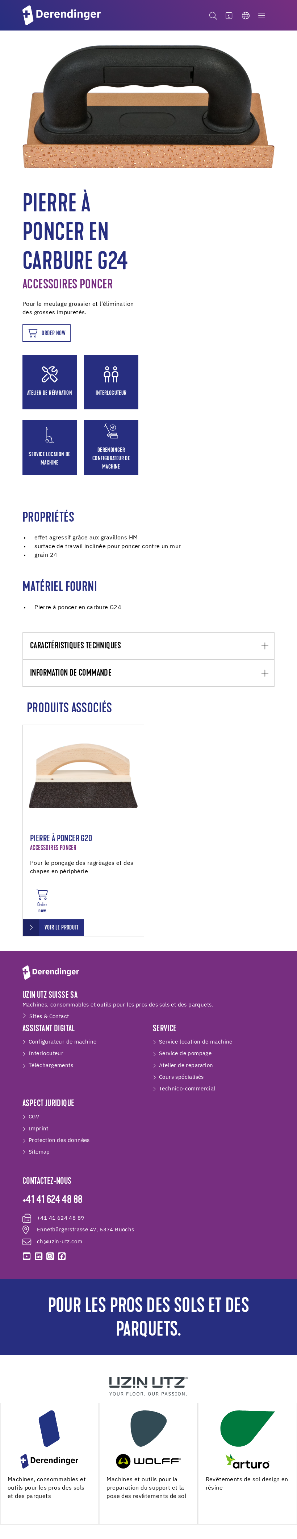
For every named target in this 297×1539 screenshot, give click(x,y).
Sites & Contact (49, 1016)
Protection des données (59, 1140)
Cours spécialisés (181, 1077)
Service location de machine (196, 1042)
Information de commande (71, 673)
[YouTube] (26, 1256)
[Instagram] (50, 1256)
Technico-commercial (187, 1089)
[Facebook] (62, 1256)
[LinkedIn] (38, 1256)
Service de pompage (185, 1053)
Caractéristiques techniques (75, 646)
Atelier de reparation (186, 1065)
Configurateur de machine (63, 1042)
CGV (34, 1116)
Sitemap (39, 1152)
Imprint (39, 1128)
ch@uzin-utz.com (59, 1241)
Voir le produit (61, 928)
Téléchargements (51, 1065)
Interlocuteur (46, 1053)
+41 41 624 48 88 (52, 1200)
